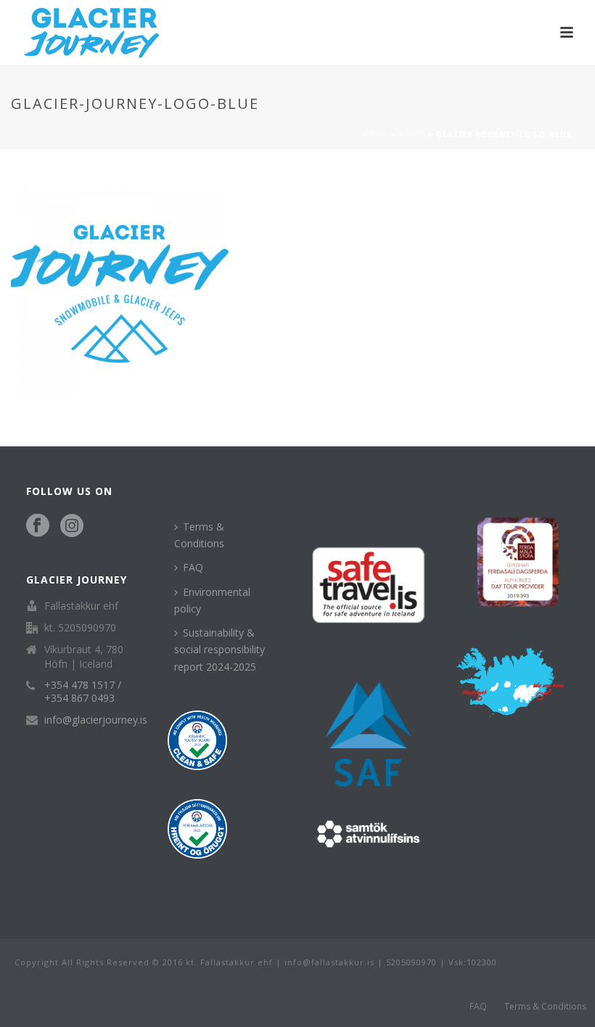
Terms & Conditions (199, 535)
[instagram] (71, 526)
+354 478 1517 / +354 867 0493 (82, 692)
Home (375, 134)
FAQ (193, 567)
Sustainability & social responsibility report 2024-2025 (219, 649)
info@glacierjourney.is (95, 720)
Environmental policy (212, 600)
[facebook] (37, 526)
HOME (412, 134)
